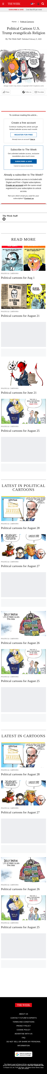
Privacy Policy (23, 1026)
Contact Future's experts (24, 1018)
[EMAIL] (5, 219)
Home (14, 22)
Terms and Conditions (23, 1022)
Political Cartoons (27, 22)
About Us (23, 1014)
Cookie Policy (23, 1030)
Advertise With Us (23, 1034)
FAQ (23, 1038)
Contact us (29, 198)
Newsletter (41, 92)
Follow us (28, 92)
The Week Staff (14, 39)
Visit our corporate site (35, 1065)
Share (7, 92)
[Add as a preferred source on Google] (23, 1054)
